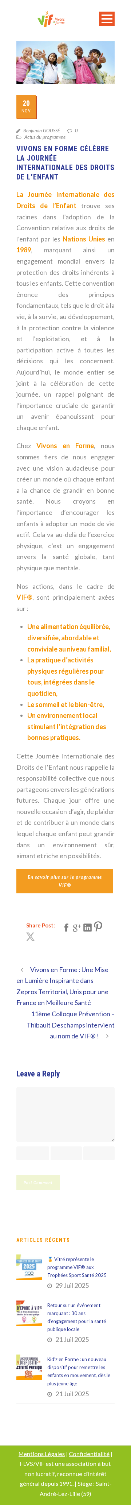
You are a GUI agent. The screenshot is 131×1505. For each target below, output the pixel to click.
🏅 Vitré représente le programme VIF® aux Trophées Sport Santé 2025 (77, 1267)
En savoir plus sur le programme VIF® (65, 881)
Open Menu (107, 19)
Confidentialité (89, 1453)
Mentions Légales (42, 1453)
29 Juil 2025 (72, 1285)
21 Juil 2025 (72, 1339)
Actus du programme (45, 137)
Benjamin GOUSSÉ (41, 130)
